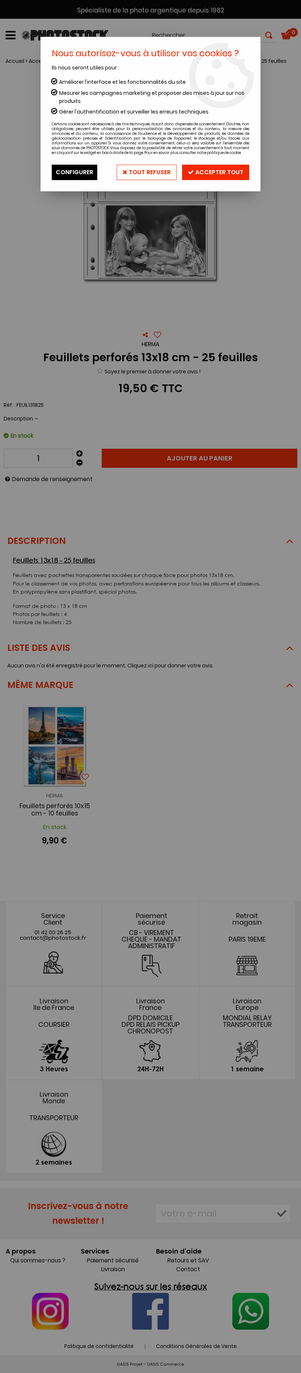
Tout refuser (149, 172)
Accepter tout (218, 172)
